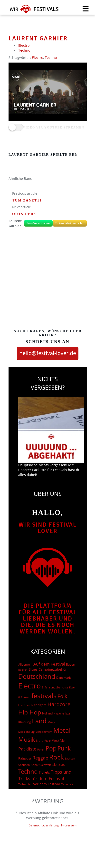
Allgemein (25, 664)
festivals (44, 695)
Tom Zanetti (26, 200)
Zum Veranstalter (38, 223)
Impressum (68, 825)
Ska (54, 764)
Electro (23, 45)
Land (39, 720)
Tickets (44, 772)
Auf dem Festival (49, 664)
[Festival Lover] (31, 11)
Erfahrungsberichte (55, 687)
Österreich (68, 784)
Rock (56, 757)
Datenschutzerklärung (43, 825)
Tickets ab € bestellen (69, 223)
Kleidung (24, 722)
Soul (62, 764)
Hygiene (59, 713)
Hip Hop (29, 712)
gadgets (40, 705)
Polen (41, 749)
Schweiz (45, 765)
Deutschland (36, 676)
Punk (64, 748)
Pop (51, 748)
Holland (47, 713)
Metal (62, 730)
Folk (62, 696)
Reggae (40, 758)
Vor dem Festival (46, 784)
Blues (33, 669)
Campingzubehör (52, 669)
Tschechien (25, 784)
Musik (26, 739)
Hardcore (59, 704)
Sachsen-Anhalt (28, 765)
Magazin (53, 722)
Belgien (23, 669)
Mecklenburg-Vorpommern (35, 731)
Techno (24, 50)
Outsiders (24, 214)
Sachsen (70, 758)
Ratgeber (24, 758)
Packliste (27, 749)
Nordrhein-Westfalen (51, 740)
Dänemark (63, 677)
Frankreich (25, 705)
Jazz (67, 713)
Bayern (71, 664)
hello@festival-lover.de (47, 353)
